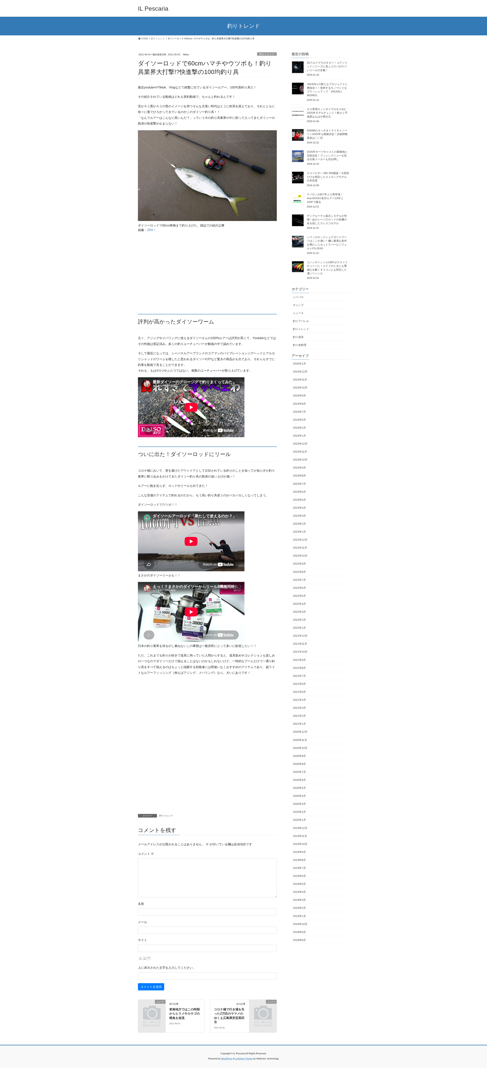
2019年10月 (300, 844)
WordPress (226, 1058)
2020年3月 (299, 803)
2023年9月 (299, 467)
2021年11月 (300, 643)
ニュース (298, 313)
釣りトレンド (266, 54)
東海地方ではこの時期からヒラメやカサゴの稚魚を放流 (184, 1014)
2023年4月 (299, 507)
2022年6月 (299, 587)
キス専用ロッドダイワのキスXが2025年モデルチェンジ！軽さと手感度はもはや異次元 (327, 113)
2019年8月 (299, 859)
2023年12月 (300, 443)
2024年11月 (300, 379)
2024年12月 (300, 371)
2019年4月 (299, 891)
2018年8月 (299, 940)
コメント (146, 853)
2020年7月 (299, 771)
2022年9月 (299, 563)
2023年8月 (299, 475)
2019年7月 (299, 867)
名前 (141, 903)
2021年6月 (299, 683)
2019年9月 (299, 851)
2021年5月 (299, 691)
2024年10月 (300, 387)
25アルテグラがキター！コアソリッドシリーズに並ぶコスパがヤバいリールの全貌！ (327, 66)
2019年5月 (299, 883)
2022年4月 (299, 603)
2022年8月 (299, 571)
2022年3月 (299, 611)
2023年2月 (299, 523)
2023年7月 (299, 483)
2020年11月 (300, 739)
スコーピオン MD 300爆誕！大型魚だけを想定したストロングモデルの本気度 (328, 177)
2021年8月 (299, 667)
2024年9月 (299, 395)
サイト (142, 940)
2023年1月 (299, 531)
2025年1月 (299, 363)
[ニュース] (152, 1008)
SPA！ (151, 230)
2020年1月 (299, 819)
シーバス (298, 297)
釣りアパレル (301, 321)
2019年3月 (299, 899)
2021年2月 (299, 715)
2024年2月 (299, 427)
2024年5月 (299, 419)
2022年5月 (299, 595)
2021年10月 (300, 651)
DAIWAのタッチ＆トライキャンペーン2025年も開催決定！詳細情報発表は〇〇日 (327, 134)
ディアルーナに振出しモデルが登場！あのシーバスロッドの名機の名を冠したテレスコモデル (327, 219)
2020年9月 (299, 755)
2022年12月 (300, 539)
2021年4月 (299, 699)
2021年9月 (299, 659)
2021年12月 (300, 635)
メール (142, 922)
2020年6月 (299, 779)
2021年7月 (299, 675)
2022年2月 (299, 619)
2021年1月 (299, 723)
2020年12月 (300, 731)
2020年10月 (300, 747)
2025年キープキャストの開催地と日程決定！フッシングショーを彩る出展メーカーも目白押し (327, 155)
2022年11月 (300, 547)
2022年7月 (299, 579)
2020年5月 (299, 787)
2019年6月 (299, 875)
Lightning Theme (244, 1058)
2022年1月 (299, 627)
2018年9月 (299, 932)
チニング (298, 305)
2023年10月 (300, 459)
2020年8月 (299, 763)
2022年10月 (300, 555)
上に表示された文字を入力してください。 (167, 967)
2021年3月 (299, 707)
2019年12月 (300, 828)
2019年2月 (299, 907)
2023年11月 (300, 451)
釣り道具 (298, 337)
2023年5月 (299, 499)
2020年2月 (299, 811)
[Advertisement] (207, 273)
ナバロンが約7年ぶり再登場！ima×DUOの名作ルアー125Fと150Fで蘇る (325, 198)
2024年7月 (299, 411)
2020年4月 (299, 795)
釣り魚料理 (299, 344)
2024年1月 (299, 435)
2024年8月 (299, 403)
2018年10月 (300, 924)
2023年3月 (299, 515)
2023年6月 (299, 491)
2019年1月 (299, 916)
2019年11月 (300, 836)
